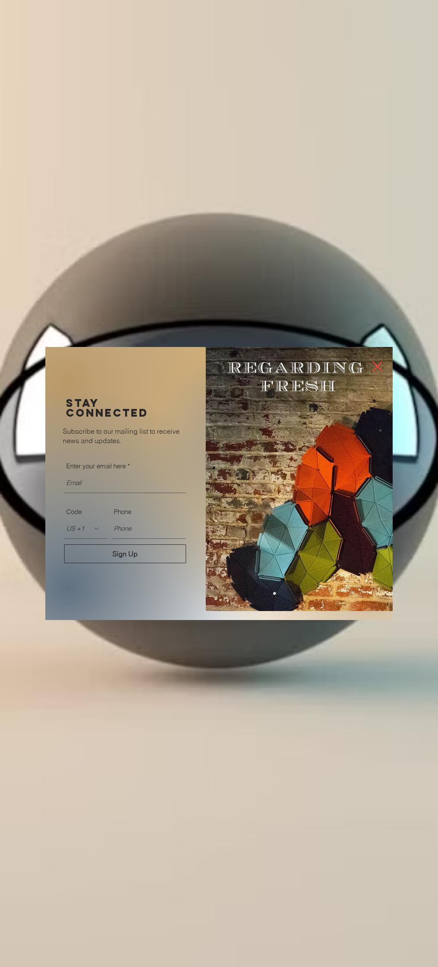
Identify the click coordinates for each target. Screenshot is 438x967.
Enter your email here (96, 466)
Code (74, 511)
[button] (377, 366)
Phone (122, 511)
